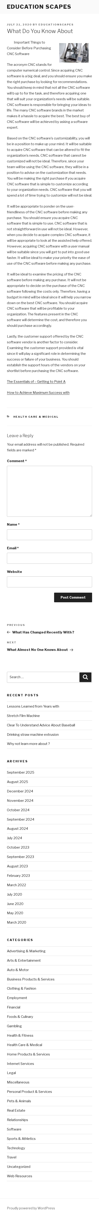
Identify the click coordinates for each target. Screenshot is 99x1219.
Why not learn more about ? (28, 744)
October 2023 (18, 847)
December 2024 (20, 791)
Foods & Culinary (20, 1017)
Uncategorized (18, 1167)
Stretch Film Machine (23, 716)
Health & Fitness (20, 1035)
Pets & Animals (19, 1101)
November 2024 (20, 801)
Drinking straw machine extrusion (33, 735)
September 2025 (20, 772)
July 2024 (14, 838)
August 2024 (17, 829)
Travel (11, 1157)
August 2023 (17, 866)
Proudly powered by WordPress (31, 1208)
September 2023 (20, 857)
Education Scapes (39, 6)
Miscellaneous (18, 1082)
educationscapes (56, 24)
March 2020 (16, 922)
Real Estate (16, 1110)
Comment (17, 461)
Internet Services (20, 1064)
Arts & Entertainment (24, 960)
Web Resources (19, 1176)
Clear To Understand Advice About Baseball (41, 725)
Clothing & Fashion (21, 988)
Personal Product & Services (29, 1092)
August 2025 (17, 782)
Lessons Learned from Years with (33, 706)
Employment (17, 998)
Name (13, 524)
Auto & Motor (18, 970)
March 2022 (16, 885)
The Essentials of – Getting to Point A (36, 382)
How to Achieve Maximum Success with (38, 393)
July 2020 (14, 894)
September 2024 (20, 819)
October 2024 (18, 810)
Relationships (17, 1120)
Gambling (14, 1026)
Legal (11, 1073)
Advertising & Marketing (26, 951)
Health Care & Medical (36, 416)
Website (14, 572)
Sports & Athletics (21, 1139)
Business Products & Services (31, 979)
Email (13, 548)
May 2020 (15, 913)
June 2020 (15, 904)
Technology (16, 1148)
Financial (13, 1007)
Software (14, 1129)
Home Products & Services (28, 1054)
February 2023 (18, 876)
